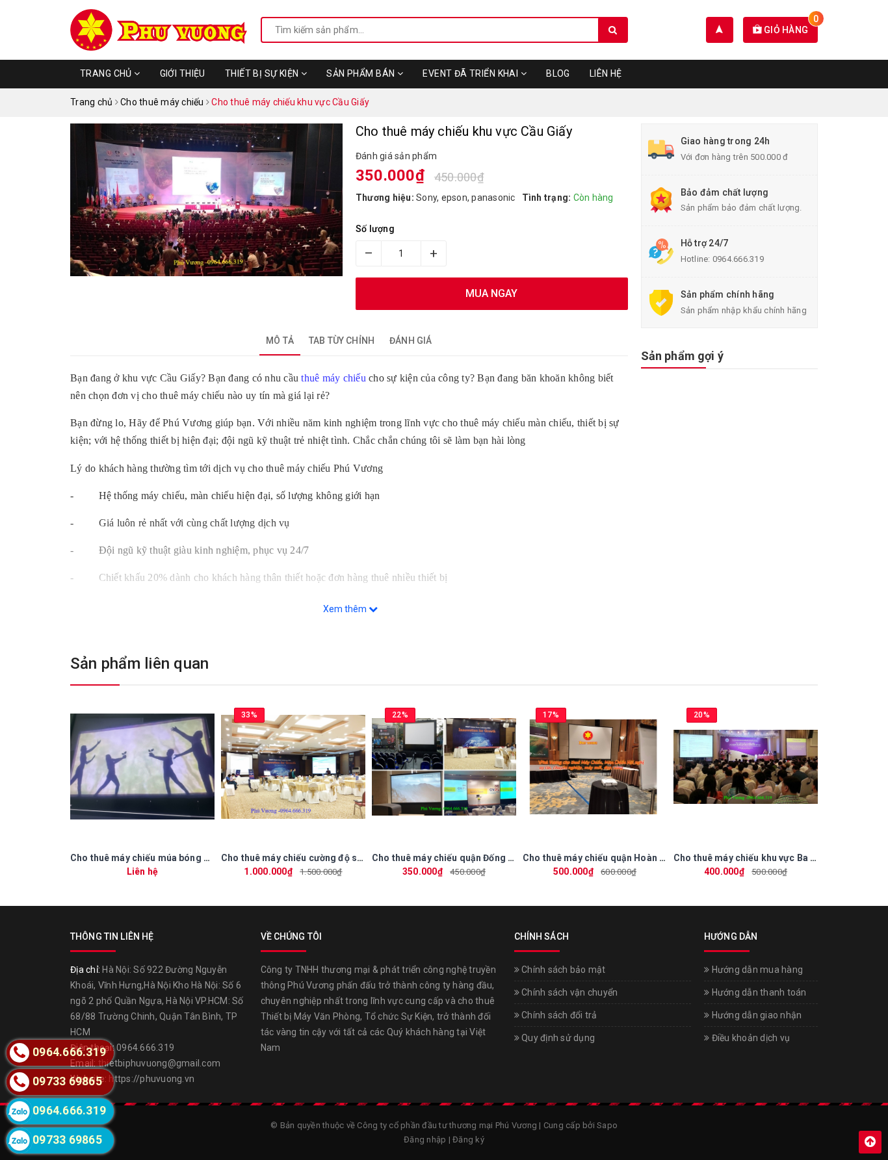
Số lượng (375, 229)
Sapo (607, 1125)
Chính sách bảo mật (562, 969)
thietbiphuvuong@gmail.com (159, 1063)
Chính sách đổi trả (558, 1015)
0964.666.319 (738, 259)
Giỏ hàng (790, 30)
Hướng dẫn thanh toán (757, 992)
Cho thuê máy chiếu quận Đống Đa (445, 858)
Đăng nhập (425, 1139)
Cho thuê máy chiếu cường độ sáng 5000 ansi (319, 858)
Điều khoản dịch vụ (749, 1038)
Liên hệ (606, 73)
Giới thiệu (182, 73)
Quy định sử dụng (557, 1038)
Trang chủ (107, 73)
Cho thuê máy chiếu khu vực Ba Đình (751, 858)
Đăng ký (468, 1139)
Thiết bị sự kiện (263, 73)
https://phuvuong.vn (151, 1079)
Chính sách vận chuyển (568, 992)
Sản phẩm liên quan (139, 663)
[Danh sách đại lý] (719, 30)
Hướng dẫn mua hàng (756, 969)
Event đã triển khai (471, 73)
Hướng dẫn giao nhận (755, 1015)
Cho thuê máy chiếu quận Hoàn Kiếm (602, 858)
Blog (558, 73)
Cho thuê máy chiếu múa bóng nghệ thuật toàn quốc (183, 858)
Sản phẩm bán (361, 73)
